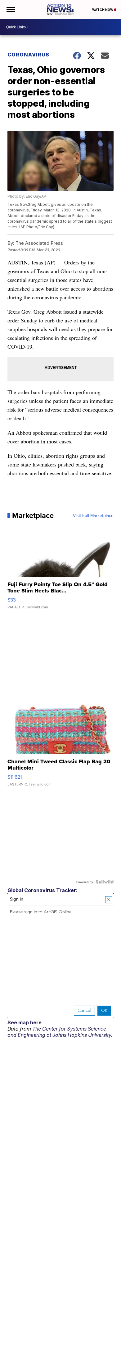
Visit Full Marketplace (93, 515)
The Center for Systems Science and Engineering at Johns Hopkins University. (59, 1032)
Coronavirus (28, 54)
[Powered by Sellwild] (105, 882)
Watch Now (103, 10)
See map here (24, 1022)
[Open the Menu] (10, 9)
